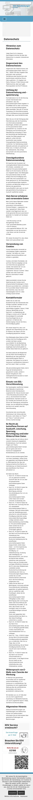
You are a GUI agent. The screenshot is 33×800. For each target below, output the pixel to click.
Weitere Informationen (11, 796)
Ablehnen (21, 793)
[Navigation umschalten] (4, 19)
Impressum (23, 796)
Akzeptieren (12, 793)
